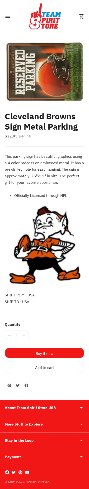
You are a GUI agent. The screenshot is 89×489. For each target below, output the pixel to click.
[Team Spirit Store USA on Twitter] (13, 472)
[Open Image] (44, 72)
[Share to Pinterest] (9, 385)
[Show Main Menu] (7, 16)
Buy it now (44, 353)
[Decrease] (9, 336)
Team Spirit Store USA (37, 481)
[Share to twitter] (18, 385)
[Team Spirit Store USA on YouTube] (27, 472)
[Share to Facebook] (26, 385)
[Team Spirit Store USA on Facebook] (7, 472)
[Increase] (24, 336)
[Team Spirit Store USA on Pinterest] (20, 472)
